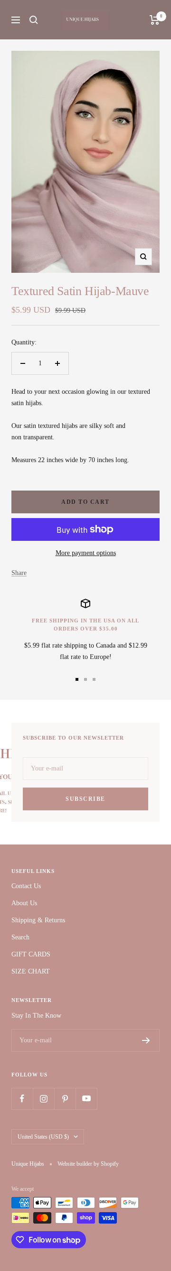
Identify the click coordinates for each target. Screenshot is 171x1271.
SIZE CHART (30, 971)
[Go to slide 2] (85, 679)
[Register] (146, 1040)
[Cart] (155, 20)
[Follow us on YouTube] (86, 1098)
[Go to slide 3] (94, 679)
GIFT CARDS (30, 954)
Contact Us (26, 886)
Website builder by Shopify (88, 1163)
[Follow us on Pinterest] (65, 1098)
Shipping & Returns (38, 920)
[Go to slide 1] (77, 679)
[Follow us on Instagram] (43, 1098)
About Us (24, 903)
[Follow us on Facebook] (22, 1098)
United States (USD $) (43, 1136)
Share (19, 572)
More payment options (86, 553)
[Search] (33, 20)
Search (20, 937)
